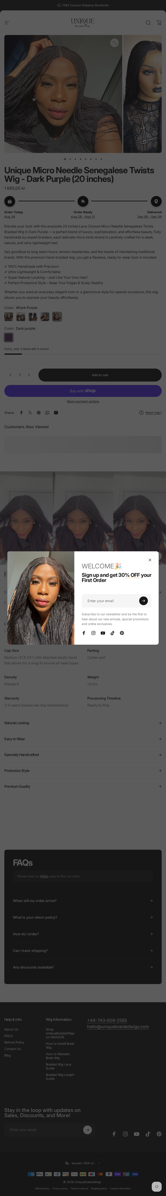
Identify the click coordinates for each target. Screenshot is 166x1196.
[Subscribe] (143, 600)
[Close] (150, 560)
